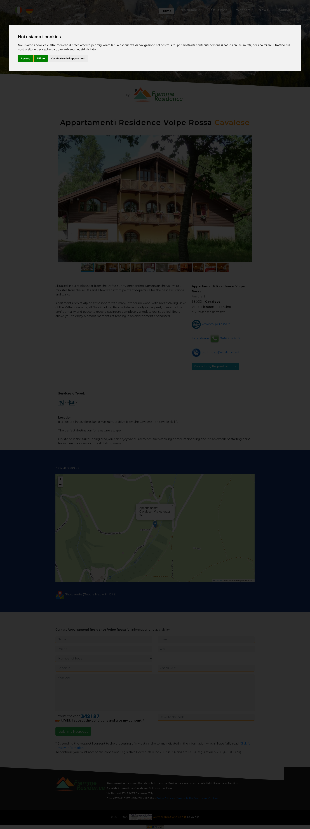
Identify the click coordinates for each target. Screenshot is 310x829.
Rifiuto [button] (41, 58)
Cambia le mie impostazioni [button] (68, 58)
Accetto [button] (25, 58)
